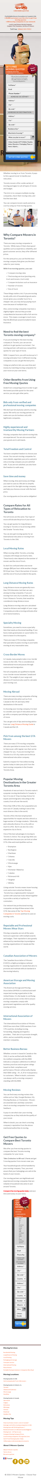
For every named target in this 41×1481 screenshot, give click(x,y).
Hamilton (6, 1394)
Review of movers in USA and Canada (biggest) (17, 1429)
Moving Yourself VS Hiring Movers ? (14, 1427)
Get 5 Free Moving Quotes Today (13, 1439)
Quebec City (7, 1414)
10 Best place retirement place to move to (16, 1441)
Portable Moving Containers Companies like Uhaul (18, 1370)
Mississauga (7, 1392)
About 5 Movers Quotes (10, 1450)
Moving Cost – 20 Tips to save (12, 1432)
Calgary (5, 1403)
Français (9, 1458)
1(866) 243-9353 (24, 29)
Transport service (8, 1362)
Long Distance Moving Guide (22, 724)
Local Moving (7, 1357)
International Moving (9, 1365)
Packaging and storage (10, 1360)
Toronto (5, 1387)
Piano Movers (7, 1367)
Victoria (5, 1409)
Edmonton (6, 1405)
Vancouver (6, 1400)
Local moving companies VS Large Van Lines (16, 1436)
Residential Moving (9, 1352)
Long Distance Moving (10, 1355)
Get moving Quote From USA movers (14, 1381)
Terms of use (7, 1452)
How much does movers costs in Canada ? (16, 1423)
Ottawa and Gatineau (9, 1389)
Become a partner (8, 1454)
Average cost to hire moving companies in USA (17, 1425)
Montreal (6, 1412)
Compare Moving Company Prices (13, 1434)
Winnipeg (6, 1407)
